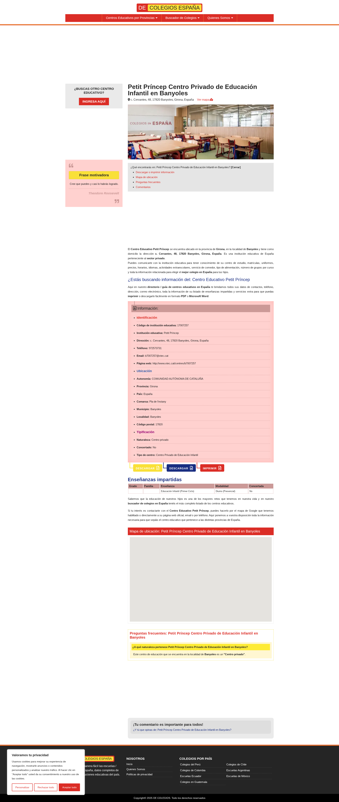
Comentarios (143, 187)
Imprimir (210, 468)
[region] (46, 772)
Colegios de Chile (236, 764)
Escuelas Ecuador (190, 776)
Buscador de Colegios (181, 18)
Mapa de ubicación (146, 177)
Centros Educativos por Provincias (130, 18)
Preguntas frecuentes (148, 182)
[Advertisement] (169, 53)
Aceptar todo (69, 787)
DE (169, 8)
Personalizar (22, 787)
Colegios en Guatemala (193, 781)
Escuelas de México (238, 776)
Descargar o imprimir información (155, 172)
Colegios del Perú (190, 764)
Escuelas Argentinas (238, 770)
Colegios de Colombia (192, 770)
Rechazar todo (46, 787)
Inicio (129, 764)
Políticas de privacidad (139, 774)
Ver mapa (203, 99)
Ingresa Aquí (93, 101)
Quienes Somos (218, 18)
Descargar (146, 468)
